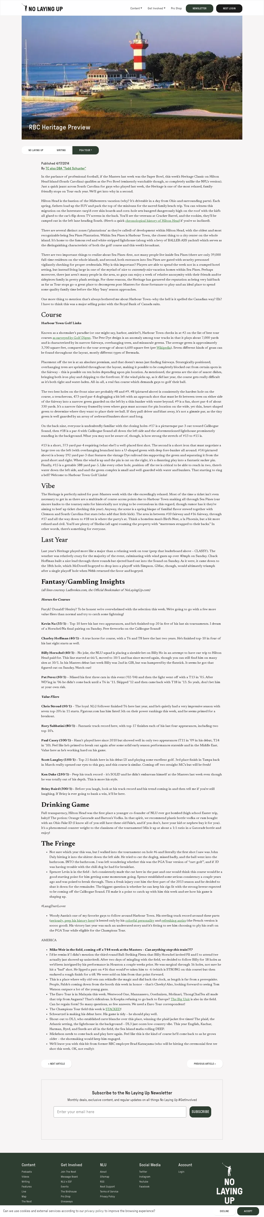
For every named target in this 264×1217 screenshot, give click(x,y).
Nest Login (229, 8)
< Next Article (56, 1064)
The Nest (27, 1201)
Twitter (143, 1172)
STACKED (113, 1009)
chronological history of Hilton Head (152, 221)
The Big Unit (180, 999)
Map (24, 1196)
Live (24, 1191)
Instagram (144, 1177)
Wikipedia (164, 348)
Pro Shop (176, 8)
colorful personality (139, 920)
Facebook (144, 1186)
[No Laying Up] (42, 8)
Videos (25, 1177)
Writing (61, 150)
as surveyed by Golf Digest (72, 338)
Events (64, 1186)
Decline (224, 1211)
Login (181, 1172)
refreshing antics (173, 920)
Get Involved (155, 8)
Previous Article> (205, 1064)
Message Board (69, 1177)
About (103, 1172)
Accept (248, 1211)
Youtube (143, 1181)
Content (135, 8)
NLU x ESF (66, 1181)
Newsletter (199, 8)
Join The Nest (68, 1172)
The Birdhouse (69, 1191)
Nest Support (107, 1186)
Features (27, 1186)
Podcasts (27, 1172)
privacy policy (94, 1211)
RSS (102, 1181)
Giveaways (67, 1201)
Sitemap (104, 1177)
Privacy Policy (107, 1196)
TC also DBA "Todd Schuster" (66, 168)
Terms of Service (109, 1191)
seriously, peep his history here (72, 920)
